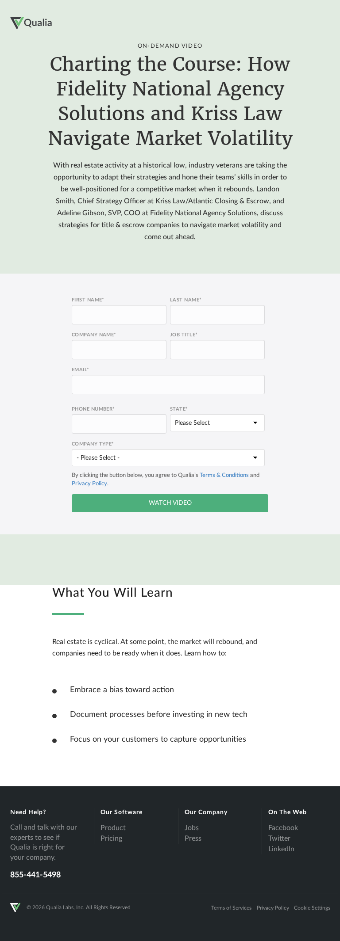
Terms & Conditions (224, 475)
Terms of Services (231, 908)
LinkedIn (281, 849)
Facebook (283, 827)
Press (193, 838)
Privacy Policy (89, 484)
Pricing (111, 838)
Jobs (192, 827)
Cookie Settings (312, 908)
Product (113, 827)
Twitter (279, 838)
